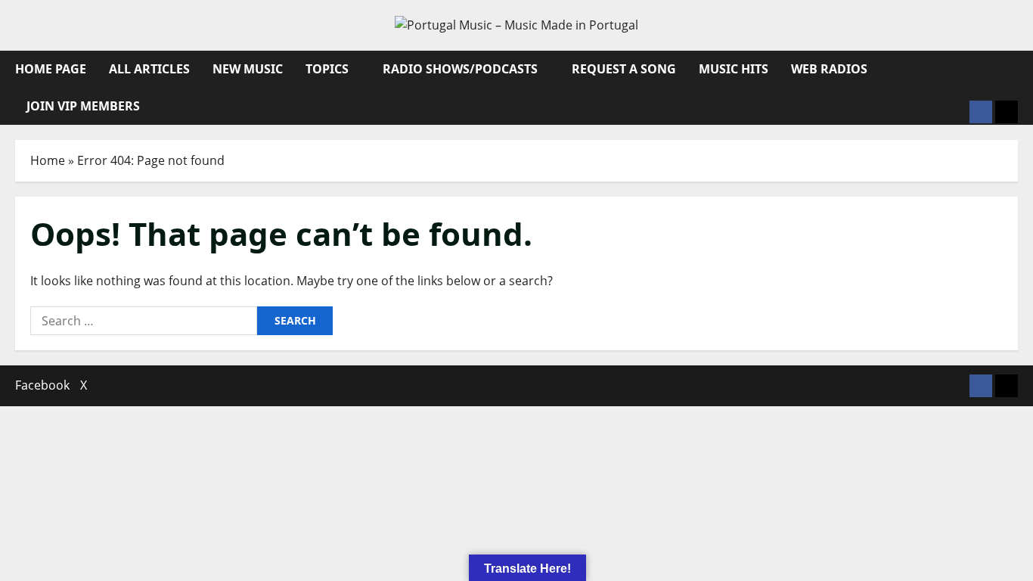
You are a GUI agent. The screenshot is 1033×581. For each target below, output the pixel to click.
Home (47, 160)
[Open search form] (1013, 69)
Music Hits (733, 69)
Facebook (42, 385)
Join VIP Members (83, 106)
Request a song (624, 69)
